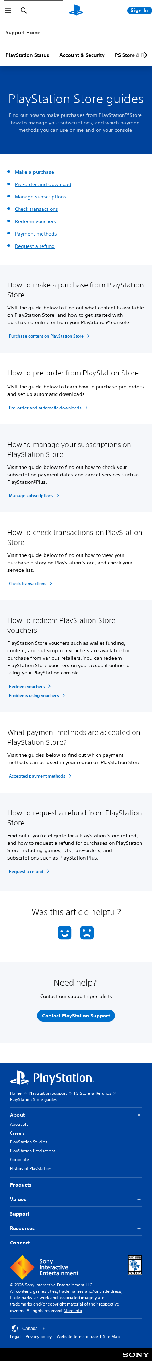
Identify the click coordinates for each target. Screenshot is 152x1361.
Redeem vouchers (35, 221)
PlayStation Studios (28, 1142)
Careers (17, 1133)
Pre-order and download (43, 184)
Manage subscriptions (40, 197)
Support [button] (19, 1214)
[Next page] (144, 55)
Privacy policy (38, 1336)
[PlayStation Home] (76, 10)
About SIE (19, 1124)
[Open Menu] (8, 10)
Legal (15, 1336)
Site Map (111, 1336)
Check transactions (36, 209)
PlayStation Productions (33, 1151)
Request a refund (35, 246)
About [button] (17, 1115)
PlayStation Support (48, 1093)
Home (16, 1093)
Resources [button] (22, 1228)
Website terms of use (77, 1336)
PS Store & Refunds (92, 1093)
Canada (30, 1328)
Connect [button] (20, 1243)
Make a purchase (34, 172)
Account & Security (82, 55)
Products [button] (20, 1185)
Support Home (23, 32)
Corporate (19, 1160)
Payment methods (36, 234)
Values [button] (18, 1199)
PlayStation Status (27, 55)
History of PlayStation (30, 1168)
